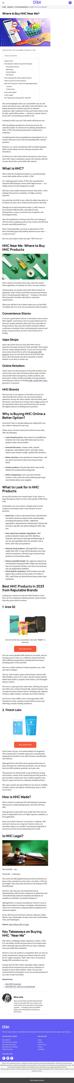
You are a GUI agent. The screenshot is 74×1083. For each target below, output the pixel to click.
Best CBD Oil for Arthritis (10, 1047)
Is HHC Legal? (8, 95)
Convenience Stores (12, 67)
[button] (7, 3)
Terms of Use (42, 1045)
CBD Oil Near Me (7, 1049)
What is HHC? (8, 61)
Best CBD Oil (6, 1040)
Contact (40, 1042)
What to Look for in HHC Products (15, 81)
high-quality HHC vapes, (38, 380)
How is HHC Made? (10, 92)
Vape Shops (9, 69)
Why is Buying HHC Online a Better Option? (18, 78)
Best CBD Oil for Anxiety (9, 1042)
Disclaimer (41, 1049)
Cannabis (10, 7)
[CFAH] (37, 3)
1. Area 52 (9, 86)
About (39, 1040)
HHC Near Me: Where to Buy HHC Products (18, 64)
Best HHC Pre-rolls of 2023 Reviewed (20, 987)
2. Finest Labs (10, 89)
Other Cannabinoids (21, 7)
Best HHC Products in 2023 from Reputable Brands (20, 83)
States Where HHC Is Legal (19, 924)
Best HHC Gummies (13, 984)
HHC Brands (9, 75)
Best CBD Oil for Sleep (9, 1045)
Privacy (40, 1047)
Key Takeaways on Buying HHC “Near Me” (17, 98)
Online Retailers (11, 72)
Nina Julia (18, 997)
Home (4, 7)
